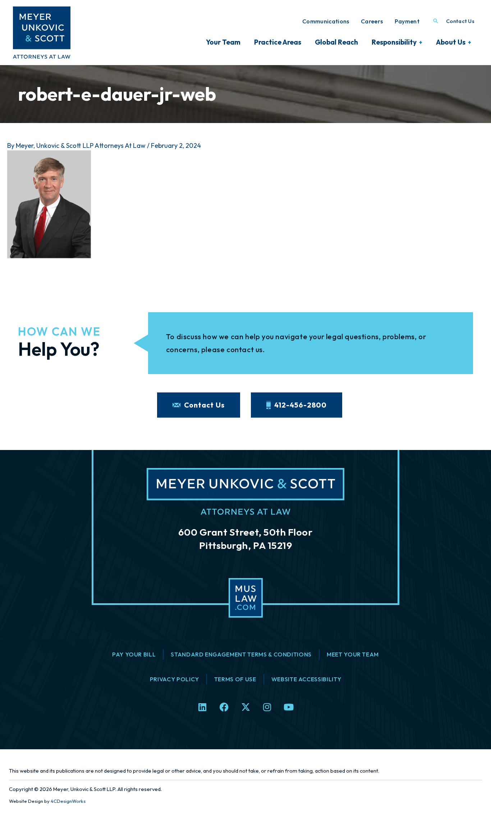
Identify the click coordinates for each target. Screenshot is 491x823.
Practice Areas (277, 42)
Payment (407, 21)
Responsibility (394, 42)
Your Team (223, 42)
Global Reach (336, 42)
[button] (435, 21)
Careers (372, 21)
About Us (450, 42)
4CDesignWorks (68, 801)
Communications (325, 21)
